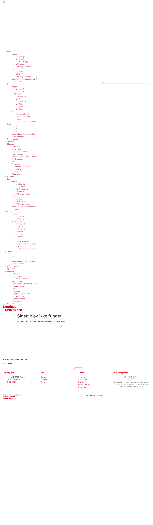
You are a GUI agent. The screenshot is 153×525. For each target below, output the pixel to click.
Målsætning (16, 301)
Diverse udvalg (17, 281)
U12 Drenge (20, 184)
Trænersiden (12, 310)
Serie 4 (14, 256)
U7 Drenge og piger (23, 194)
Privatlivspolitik (9, 397)
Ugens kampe (12, 266)
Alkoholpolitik (21, 296)
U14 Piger (19, 234)
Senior (9, 251)
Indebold (19, 246)
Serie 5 (14, 259)
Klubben (10, 271)
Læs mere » (131, 390)
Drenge (14, 181)
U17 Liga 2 (20, 216)
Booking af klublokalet (20, 279)
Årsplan (14, 289)
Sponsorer (11, 269)
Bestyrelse (15, 274)
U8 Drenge (20, 191)
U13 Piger (19, 236)
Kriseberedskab (17, 286)
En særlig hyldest (131, 377)
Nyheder (10, 176)
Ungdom (10, 211)
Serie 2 (14, 254)
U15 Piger (19, 231)
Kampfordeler (16, 276)
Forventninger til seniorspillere (23, 261)
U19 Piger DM (21, 224)
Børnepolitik (16, 209)
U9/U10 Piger (21, 201)
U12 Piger (19, 199)
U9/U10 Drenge (22, 189)
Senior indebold (17, 264)
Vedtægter (15, 291)
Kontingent (11, 307)
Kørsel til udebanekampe (25, 244)
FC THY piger (16, 221)
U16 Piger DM (21, 229)
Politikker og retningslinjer (21, 294)
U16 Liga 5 (20, 219)
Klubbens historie (18, 299)
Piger (13, 196)
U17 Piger (19, 226)
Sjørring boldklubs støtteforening (24, 284)
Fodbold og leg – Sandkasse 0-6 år (25, 206)
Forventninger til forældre (26, 249)
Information (16, 239)
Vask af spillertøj (22, 241)
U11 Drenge (20, 186)
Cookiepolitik (8, 398)
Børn (9, 179)
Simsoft (81, 395)
